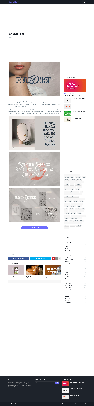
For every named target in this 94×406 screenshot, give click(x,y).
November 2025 (75, 240)
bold (84, 177)
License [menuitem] (44, 2)
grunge (77, 196)
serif (77, 215)
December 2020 (75, 302)
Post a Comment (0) (34, 281)
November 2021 (75, 287)
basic (72, 177)
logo (70, 201)
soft (80, 218)
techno (81, 220)
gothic (66, 196)
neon (66, 208)
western (79, 225)
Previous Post (12, 286)
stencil (71, 220)
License (77, 403)
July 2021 (75, 291)
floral (72, 191)
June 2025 (75, 246)
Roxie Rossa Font (76, 118)
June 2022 (75, 272)
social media (74, 218)
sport (66, 220)
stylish (76, 220)
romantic (67, 213)
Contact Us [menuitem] (61, 2)
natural (79, 206)
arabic (77, 174)
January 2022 (75, 283)
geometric (78, 194)
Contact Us (83, 403)
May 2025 (75, 248)
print (66, 211)
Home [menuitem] (22, 2)
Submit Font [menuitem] (70, 2)
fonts (77, 191)
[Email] (56, 258)
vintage (66, 225)
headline (82, 198)
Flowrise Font (11, 277)
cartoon (79, 179)
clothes (66, 184)
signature (82, 215)
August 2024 (75, 261)
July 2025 (75, 244)
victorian (79, 223)
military (80, 203)
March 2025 (75, 250)
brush (66, 179)
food (81, 191)
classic (76, 182)
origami (77, 208)
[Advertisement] (47, 16)
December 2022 (75, 265)
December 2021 (75, 285)
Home (9, 30)
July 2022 (75, 270)
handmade (67, 198)
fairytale (67, 189)
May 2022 (75, 274)
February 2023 (75, 263)
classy (81, 182)
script (73, 215)
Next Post (58, 286)
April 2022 (75, 276)
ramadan (77, 211)
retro (82, 211)
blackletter (78, 177)
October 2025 (75, 242)
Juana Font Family (77, 105)
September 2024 (75, 259)
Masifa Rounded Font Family (73, 95)
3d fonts (67, 174)
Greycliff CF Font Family (78, 98)
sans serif (67, 215)
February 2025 (75, 253)
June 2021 (75, 294)
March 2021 (75, 298)
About (63, 403)
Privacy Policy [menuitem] (52, 2)
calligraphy (72, 179)
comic (72, 184)
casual (66, 182)
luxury (81, 201)
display (13, 30)
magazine (74, 203)
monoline (73, 206)
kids (66, 201)
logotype (76, 201)
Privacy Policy (70, 403)
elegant (79, 186)
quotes (71, 211)
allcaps (72, 174)
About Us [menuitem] (28, 2)
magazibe (67, 203)
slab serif (67, 218)
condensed (78, 184)
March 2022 (75, 279)
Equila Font (29, 277)
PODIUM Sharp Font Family (79, 111)
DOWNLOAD (35, 228)
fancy (72, 189)
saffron (79, 213)
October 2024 (75, 257)
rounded (73, 213)
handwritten (75, 198)
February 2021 (75, 300)
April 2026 (75, 237)
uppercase (67, 223)
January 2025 (75, 255)
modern (67, 206)
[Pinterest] (53, 258)
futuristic (72, 194)
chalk (71, 182)
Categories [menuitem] (36, 2)
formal (66, 194)
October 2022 (75, 268)
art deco (67, 177)
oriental (71, 208)
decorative (67, 186)
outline (82, 208)
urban (73, 223)
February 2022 (75, 281)
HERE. (45, 111)
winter (66, 227)
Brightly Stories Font (50, 277)
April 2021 (75, 296)
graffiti (71, 196)
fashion (77, 189)
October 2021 (75, 289)
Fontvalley (16, 403)
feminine (67, 191)
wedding (73, 225)
